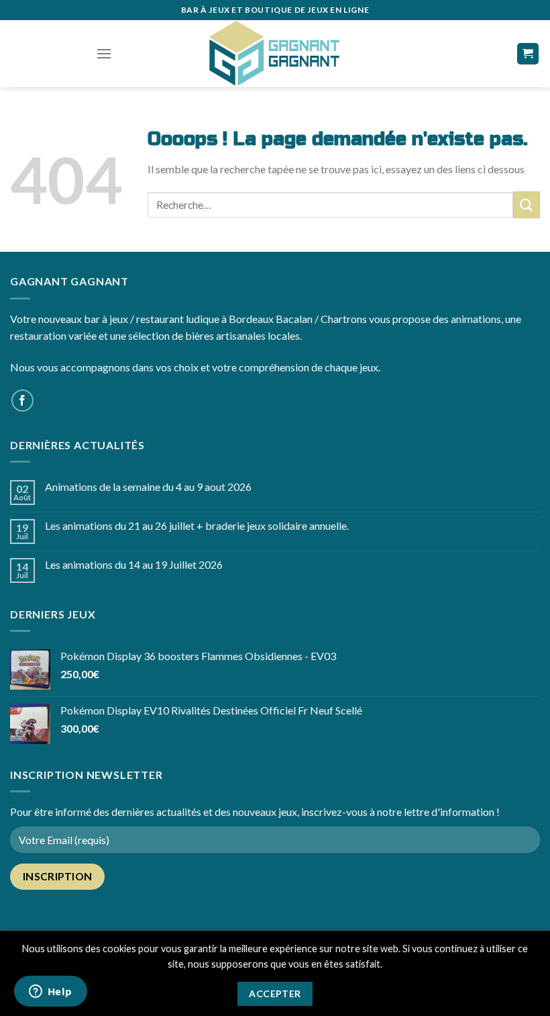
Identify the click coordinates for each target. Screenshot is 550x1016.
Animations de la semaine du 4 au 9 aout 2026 (148, 486)
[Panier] (528, 54)
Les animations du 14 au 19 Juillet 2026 (134, 564)
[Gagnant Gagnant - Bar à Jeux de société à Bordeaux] (275, 53)
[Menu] (104, 53)
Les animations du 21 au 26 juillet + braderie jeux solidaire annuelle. (197, 525)
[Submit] (526, 204)
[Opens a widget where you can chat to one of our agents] (50, 992)
